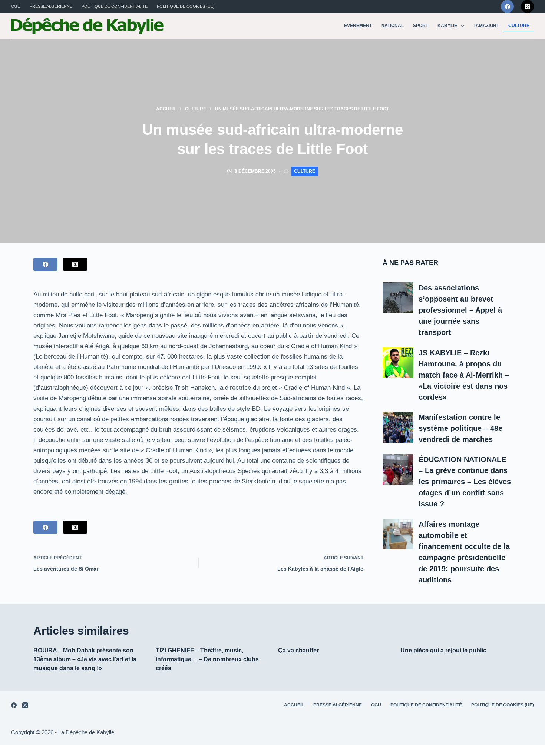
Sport (420, 25)
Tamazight (486, 25)
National (392, 25)
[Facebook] (507, 6)
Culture (518, 25)
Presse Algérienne (51, 6)
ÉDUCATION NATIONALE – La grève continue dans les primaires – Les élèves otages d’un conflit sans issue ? (465, 481)
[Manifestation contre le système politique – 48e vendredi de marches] (398, 427)
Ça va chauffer (298, 650)
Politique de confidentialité (115, 6)
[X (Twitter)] (527, 6)
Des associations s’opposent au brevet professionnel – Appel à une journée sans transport (460, 310)
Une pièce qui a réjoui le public (443, 650)
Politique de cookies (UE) (186, 6)
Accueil (294, 705)
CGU (15, 6)
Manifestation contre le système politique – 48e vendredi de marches (460, 428)
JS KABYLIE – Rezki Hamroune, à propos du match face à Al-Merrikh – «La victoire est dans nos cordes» (464, 375)
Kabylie (447, 25)
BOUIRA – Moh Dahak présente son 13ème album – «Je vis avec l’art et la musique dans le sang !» (84, 659)
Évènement (358, 25)
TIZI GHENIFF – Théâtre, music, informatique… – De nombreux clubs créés (207, 659)
